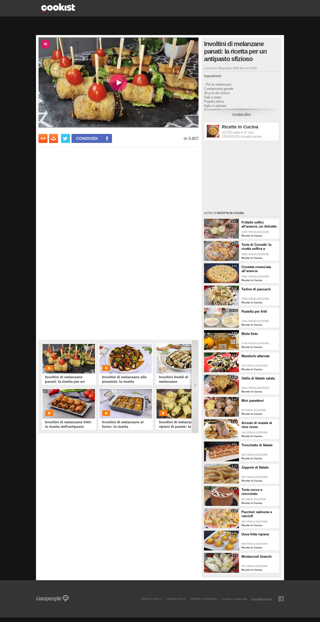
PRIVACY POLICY (151, 598)
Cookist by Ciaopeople (234, 598)
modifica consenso (204, 598)
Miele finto (250, 334)
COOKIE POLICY (176, 598)
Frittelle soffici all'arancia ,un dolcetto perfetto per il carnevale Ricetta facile (259, 225)
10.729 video (231, 132)
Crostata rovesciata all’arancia (256, 269)
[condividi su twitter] (65, 138)
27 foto (249, 132)
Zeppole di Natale (255, 467)
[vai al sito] (58, 11)
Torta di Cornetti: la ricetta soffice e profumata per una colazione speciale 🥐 (258, 247)
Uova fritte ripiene (255, 534)
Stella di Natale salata (258, 378)
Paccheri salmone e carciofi (257, 514)
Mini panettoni (253, 400)
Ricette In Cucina (240, 126)
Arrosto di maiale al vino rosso (257, 425)
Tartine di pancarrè (256, 289)
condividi (87, 138)
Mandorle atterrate (256, 356)
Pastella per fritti (254, 311)
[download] (53, 138)
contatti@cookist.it (261, 598)
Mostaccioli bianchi (257, 556)
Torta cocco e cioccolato (252, 492)
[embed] (43, 138)
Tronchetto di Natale (257, 445)
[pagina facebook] (281, 598)
